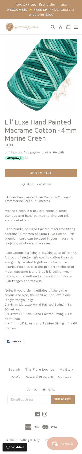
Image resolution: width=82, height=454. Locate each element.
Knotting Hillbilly (29, 440)
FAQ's (15, 377)
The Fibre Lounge (39, 369)
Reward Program (39, 377)
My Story (67, 369)
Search (14, 369)
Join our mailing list (41, 389)
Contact (64, 377)
